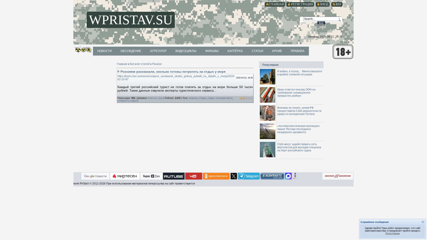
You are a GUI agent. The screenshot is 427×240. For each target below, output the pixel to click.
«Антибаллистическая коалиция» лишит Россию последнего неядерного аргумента (298, 129)
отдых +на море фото (220, 98)
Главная (122, 64)
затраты (193, 98)
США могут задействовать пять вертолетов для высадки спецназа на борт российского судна (299, 147)
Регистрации (392, 233)
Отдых (203, 98)
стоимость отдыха (127, 100)
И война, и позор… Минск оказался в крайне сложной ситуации (299, 73)
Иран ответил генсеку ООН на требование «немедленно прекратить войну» (296, 92)
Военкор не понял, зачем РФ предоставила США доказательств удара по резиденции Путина (299, 111)
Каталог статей (139, 64)
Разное (157, 64)
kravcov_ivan (155, 98)
